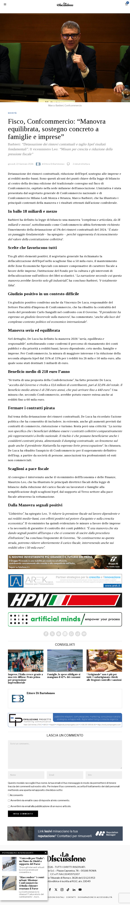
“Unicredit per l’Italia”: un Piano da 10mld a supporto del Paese (32, 861)
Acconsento (16, 795)
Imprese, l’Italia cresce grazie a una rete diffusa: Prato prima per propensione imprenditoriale (25, 678)
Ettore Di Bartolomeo (54, 164)
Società (12, 113)
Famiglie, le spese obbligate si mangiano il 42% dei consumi (63, 676)
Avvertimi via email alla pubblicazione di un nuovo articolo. (40, 806)
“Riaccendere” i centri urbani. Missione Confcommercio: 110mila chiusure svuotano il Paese (31, 883)
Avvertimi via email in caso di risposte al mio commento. (40, 800)
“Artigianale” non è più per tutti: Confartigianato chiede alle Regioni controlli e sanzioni (104, 677)
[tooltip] (46, 633)
